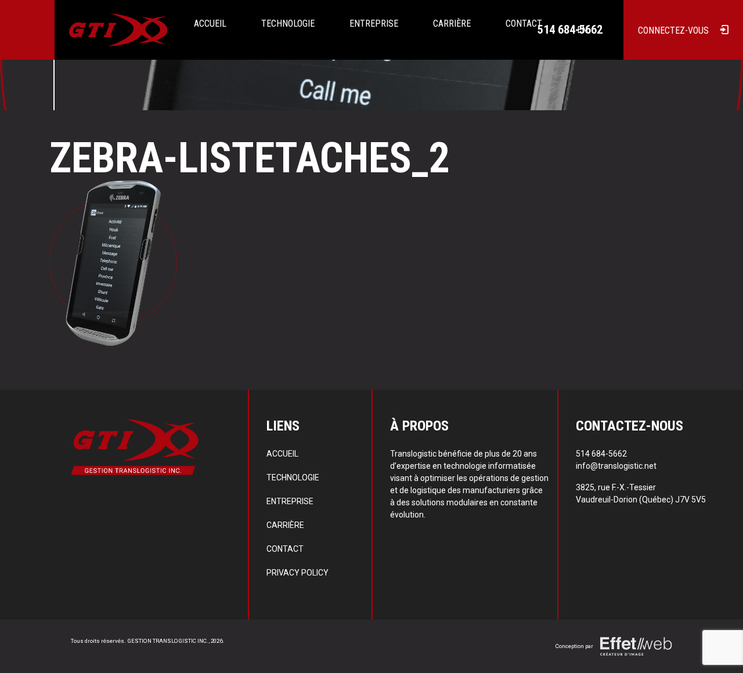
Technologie (288, 23)
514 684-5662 (570, 29)
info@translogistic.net (616, 466)
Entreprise (373, 23)
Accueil (210, 23)
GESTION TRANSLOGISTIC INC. (167, 641)
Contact (285, 548)
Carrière (452, 23)
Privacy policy (297, 572)
